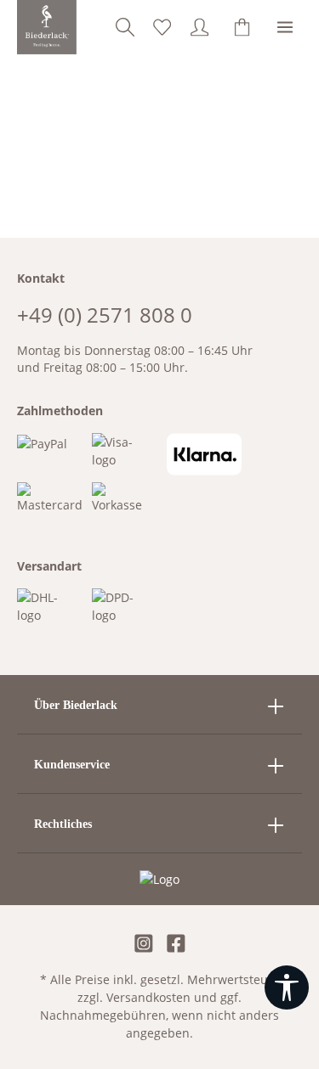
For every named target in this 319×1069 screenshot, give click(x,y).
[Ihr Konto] (200, 27)
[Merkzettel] (162, 27)
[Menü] (285, 27)
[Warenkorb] (242, 27)
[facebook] (176, 945)
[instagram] (143, 945)
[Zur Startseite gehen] (47, 27)
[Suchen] (125, 27)
